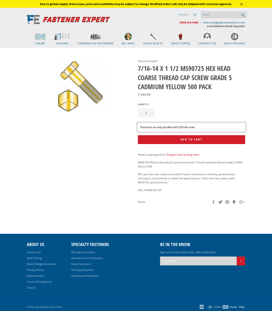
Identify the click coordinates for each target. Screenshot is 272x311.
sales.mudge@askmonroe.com (224, 22)
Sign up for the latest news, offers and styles (188, 252)
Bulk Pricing (34, 258)
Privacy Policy (35, 270)
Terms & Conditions (39, 281)
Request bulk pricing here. (183, 154)
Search (31, 287)
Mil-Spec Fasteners (83, 252)
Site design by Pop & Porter (48, 306)
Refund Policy (35, 276)
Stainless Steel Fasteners (87, 258)
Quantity (143, 104)
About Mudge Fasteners (41, 264)
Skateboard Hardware (85, 276)
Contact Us (34, 252)
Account (183, 14)
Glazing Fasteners (82, 270)
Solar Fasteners (81, 264)
